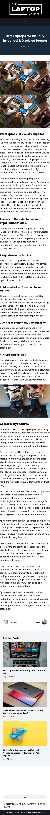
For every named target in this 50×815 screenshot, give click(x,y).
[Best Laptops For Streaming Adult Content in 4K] (25, 654)
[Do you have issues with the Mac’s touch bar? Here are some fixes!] (25, 694)
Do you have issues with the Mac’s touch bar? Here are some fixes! (23, 711)
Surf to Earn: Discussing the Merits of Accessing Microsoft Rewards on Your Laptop (21, 753)
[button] (25, 21)
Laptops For (25, 46)
